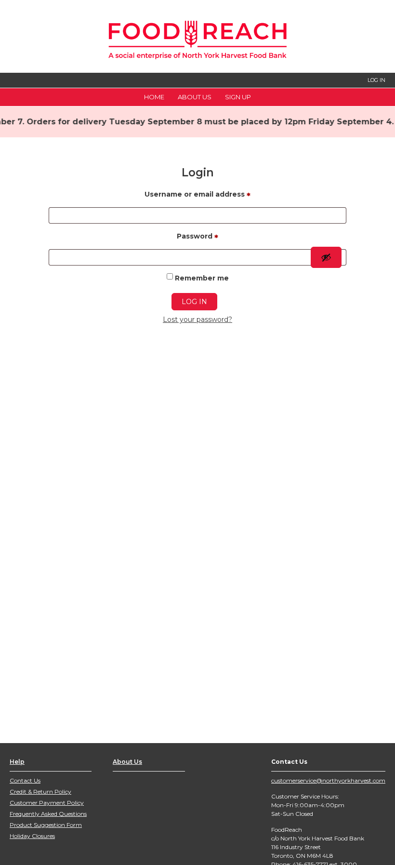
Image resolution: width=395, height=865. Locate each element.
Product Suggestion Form (46, 824)
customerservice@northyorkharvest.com (328, 780)
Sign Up (238, 97)
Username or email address (197, 195)
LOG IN (376, 80)
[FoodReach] (197, 37)
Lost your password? (197, 319)
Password (197, 237)
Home (154, 97)
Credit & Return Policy (40, 791)
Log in (194, 301)
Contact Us (25, 780)
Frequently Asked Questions (48, 813)
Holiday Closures (32, 835)
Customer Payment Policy (47, 802)
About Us (194, 97)
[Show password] (326, 257)
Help (17, 761)
